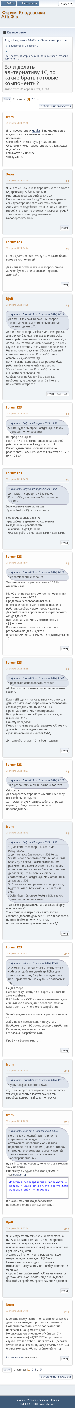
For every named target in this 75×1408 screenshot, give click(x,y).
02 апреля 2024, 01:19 (17, 1310)
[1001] (64, 648)
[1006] (64, 227)
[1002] (64, 750)
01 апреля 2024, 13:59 (17, 180)
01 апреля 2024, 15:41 (17, 562)
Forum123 (14, 242)
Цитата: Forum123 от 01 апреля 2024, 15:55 (37, 780)
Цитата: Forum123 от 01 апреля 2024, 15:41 (37, 678)
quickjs (36, 130)
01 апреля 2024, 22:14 (17, 1228)
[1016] (64, 1358)
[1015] (64, 1290)
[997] (65, 284)
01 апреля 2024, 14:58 (17, 479)
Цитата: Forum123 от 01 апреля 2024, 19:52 (37, 1080)
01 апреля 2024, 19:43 (17, 832)
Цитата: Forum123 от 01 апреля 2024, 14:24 (37, 314)
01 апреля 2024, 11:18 (17, 122)
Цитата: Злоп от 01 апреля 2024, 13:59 (34, 1131)
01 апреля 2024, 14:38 (17, 304)
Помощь (20, 1399)
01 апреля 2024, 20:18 (17, 1121)
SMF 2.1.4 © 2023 (29, 1404)
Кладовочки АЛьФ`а (23, 14)
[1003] (50, 393)
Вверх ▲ (55, 1399)
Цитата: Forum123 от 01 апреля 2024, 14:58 (37, 572)
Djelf (9, 298)
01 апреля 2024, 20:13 (17, 1070)
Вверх (7, 1369)
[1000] (64, 542)
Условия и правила (37, 1399)
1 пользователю (14, 1357)
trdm (10, 117)
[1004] (64, 933)
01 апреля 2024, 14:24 (17, 248)
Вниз (7, 99)
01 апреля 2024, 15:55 (17, 668)
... (37, 99)
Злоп (10, 174)
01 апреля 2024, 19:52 (17, 953)
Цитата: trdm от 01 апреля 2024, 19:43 (34, 963)
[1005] (64, 1050)
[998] (65, 393)
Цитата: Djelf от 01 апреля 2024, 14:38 (34, 423)
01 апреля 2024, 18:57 (17, 770)
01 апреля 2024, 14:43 (17, 413)
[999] (58, 393)
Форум (9, 12)
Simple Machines (47, 1404)
